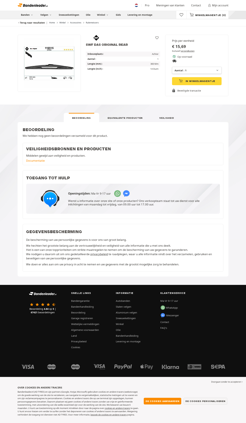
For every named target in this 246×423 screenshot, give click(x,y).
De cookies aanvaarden (162, 401)
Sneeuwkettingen (69, 14)
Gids (118, 14)
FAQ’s (163, 327)
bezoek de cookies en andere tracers (109, 414)
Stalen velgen (123, 306)
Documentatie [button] (35, 160)
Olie (88, 14)
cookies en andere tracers (117, 408)
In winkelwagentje (200, 81)
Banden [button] (25, 14)
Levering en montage (140, 14)
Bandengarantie (80, 300)
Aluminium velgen (126, 312)
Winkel (101, 14)
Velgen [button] (44, 14)
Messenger (172, 315)
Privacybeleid (79, 341)
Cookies (75, 347)
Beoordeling (81, 118)
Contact (196, 5)
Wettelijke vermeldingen (85, 324)
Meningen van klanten (170, 5)
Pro (147, 5)
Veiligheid (166, 118)
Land (74, 335)
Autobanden (123, 300)
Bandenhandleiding (82, 306)
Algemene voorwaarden (85, 329)
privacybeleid (99, 254)
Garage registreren (82, 318)
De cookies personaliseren (205, 401)
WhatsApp (172, 307)
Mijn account (220, 5)
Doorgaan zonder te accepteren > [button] (227, 381)
